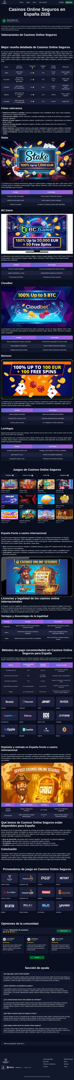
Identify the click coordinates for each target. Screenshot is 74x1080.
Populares (8, 475)
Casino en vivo (27, 475)
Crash (45, 475)
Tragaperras (63, 475)
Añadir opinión (64, 930)
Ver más (37, 957)
